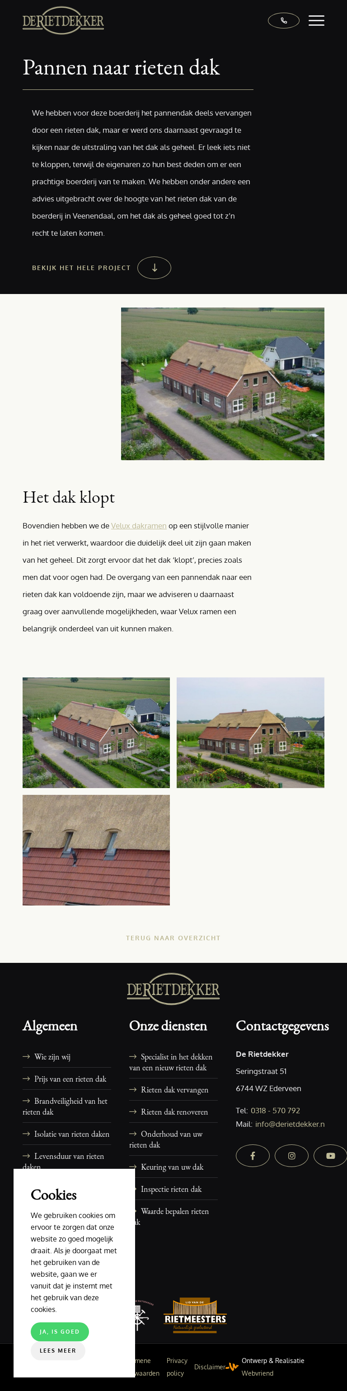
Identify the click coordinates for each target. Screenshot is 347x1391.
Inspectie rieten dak (171, 1188)
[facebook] (253, 1155)
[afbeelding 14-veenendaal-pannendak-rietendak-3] (100, 853)
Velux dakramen (139, 525)
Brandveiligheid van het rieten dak (65, 1106)
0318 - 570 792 (275, 1110)
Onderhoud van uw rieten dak (165, 1139)
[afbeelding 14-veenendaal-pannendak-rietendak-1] (100, 736)
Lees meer (58, 1350)
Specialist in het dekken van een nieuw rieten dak (171, 1062)
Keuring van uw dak (172, 1166)
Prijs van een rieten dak (70, 1078)
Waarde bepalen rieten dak (169, 1216)
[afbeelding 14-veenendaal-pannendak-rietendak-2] (254, 736)
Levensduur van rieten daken (63, 1161)
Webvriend (257, 1373)
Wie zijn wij (52, 1056)
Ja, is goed (60, 1331)
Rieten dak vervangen (175, 1089)
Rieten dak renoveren (174, 1111)
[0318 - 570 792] (279, 20)
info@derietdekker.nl (291, 1124)
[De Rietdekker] (63, 20)
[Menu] (312, 20)
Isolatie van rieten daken (72, 1133)
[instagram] (292, 1155)
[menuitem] (312, 20)
